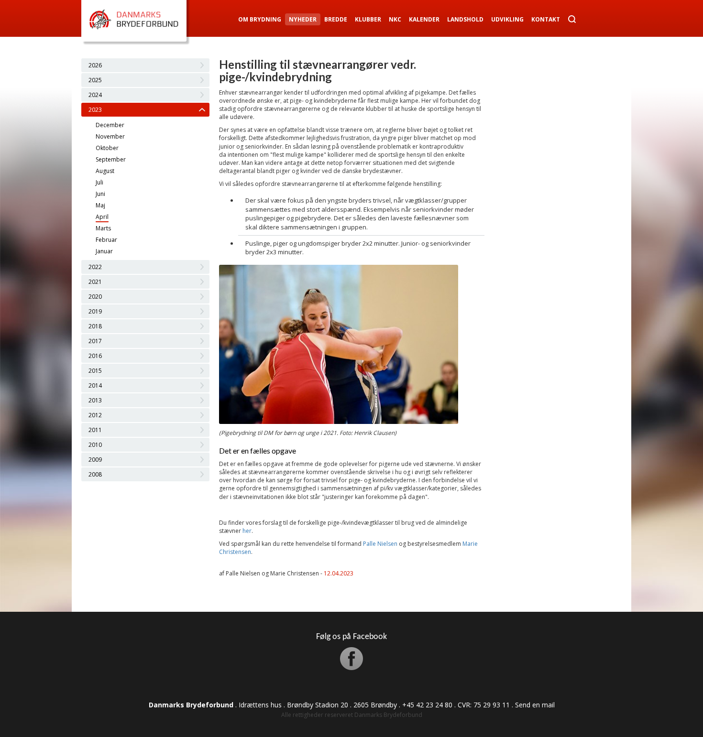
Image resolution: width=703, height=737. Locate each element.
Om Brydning (259, 19)
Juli (99, 182)
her (247, 531)
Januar (104, 251)
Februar (106, 240)
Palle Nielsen (380, 544)
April (102, 217)
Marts (103, 228)
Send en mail (535, 704)
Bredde (335, 19)
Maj (100, 205)
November (110, 136)
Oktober (107, 148)
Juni (100, 194)
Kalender (424, 19)
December (110, 125)
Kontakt (545, 19)
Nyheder (303, 19)
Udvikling (507, 19)
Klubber (368, 19)
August (105, 171)
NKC (395, 19)
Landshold (465, 19)
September (111, 159)
